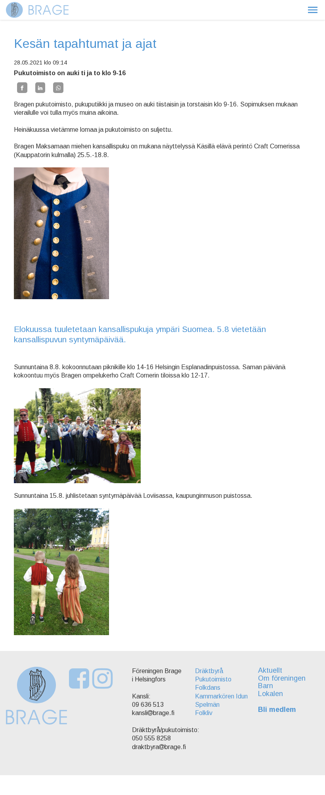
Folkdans (207, 687)
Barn (265, 686)
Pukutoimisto (213, 679)
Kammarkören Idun (221, 696)
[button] (312, 10)
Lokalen (270, 694)
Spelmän (207, 704)
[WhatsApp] (58, 87)
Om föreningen (282, 678)
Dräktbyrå (209, 671)
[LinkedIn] (40, 87)
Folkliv (203, 713)
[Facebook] (22, 87)
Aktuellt (270, 670)
